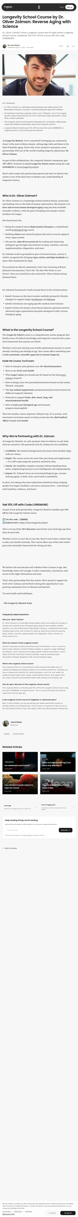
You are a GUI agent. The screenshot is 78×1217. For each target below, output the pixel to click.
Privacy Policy (27, 835)
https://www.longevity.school (34, 522)
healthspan (37, 299)
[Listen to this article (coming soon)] (73, 46)
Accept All (68, 1213)
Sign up (69, 7)
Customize (52, 1213)
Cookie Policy (18, 1211)
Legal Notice (28, 1211)
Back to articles (11, 848)
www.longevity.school (27, 167)
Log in (62, 7)
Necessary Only (8, 1214)
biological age (21, 229)
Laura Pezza (15, 45)
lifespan (51, 299)
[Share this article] (67, 46)
